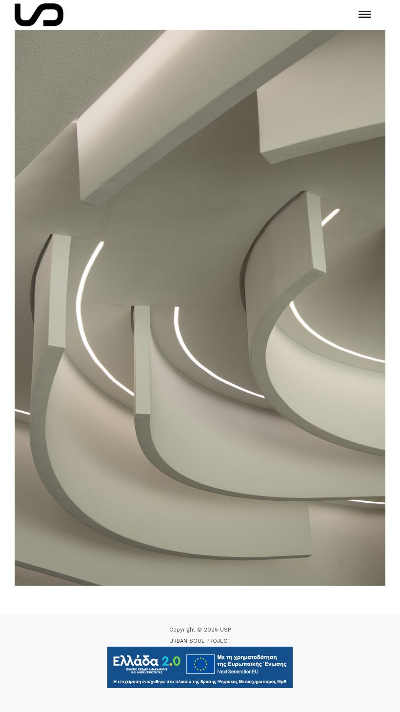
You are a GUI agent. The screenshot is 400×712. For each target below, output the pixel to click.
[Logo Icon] (39, 14)
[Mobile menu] (365, 14)
